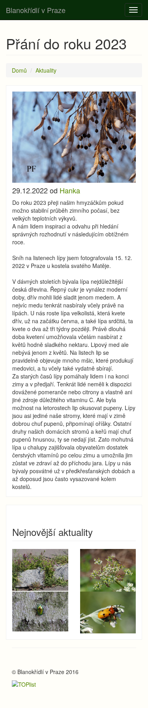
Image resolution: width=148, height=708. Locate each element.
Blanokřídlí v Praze (36, 10)
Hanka (70, 190)
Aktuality (46, 70)
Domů (19, 70)
